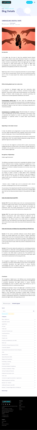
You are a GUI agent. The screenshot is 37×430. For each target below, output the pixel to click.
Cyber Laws (4, 375)
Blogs (20, 405)
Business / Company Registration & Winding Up (11, 387)
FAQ (2, 422)
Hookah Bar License (6, 321)
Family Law (4, 342)
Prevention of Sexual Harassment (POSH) (10, 345)
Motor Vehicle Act (5, 319)
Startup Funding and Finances (8, 371)
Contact (20, 409)
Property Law (4, 338)
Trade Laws (4, 328)
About (20, 408)
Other (3, 352)
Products (20, 404)
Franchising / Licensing (6, 361)
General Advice (5, 354)
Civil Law (3, 326)
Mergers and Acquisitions (7, 359)
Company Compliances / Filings (8, 368)
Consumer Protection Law (7, 331)
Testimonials (4, 421)
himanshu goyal (16, 303)
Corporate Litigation (6, 347)
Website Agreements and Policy (8, 380)
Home (3, 8)
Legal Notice (4, 324)
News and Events (22, 406)
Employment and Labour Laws (8, 373)
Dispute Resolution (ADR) (7, 356)
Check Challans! (11, 313)
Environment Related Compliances (9, 366)
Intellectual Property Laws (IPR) (8, 385)
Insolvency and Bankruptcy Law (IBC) (9, 340)
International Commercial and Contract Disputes (12, 349)
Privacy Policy (4, 425)
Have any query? (5, 313)
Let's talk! (30, 2)
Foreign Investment (6, 364)
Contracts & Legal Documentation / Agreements (12, 378)
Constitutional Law (5, 333)
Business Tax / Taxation (6, 382)
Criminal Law (4, 335)
